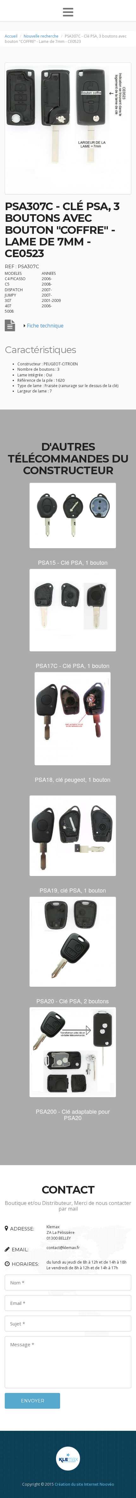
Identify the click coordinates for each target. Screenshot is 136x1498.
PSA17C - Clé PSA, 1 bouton (72, 665)
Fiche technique (45, 325)
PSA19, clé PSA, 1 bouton (73, 890)
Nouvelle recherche (41, 36)
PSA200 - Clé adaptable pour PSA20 (73, 1114)
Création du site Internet (77, 1484)
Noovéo (107, 1484)
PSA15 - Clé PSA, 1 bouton (73, 562)
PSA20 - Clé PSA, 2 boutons (72, 1001)
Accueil (11, 36)
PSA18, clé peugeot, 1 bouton (72, 779)
